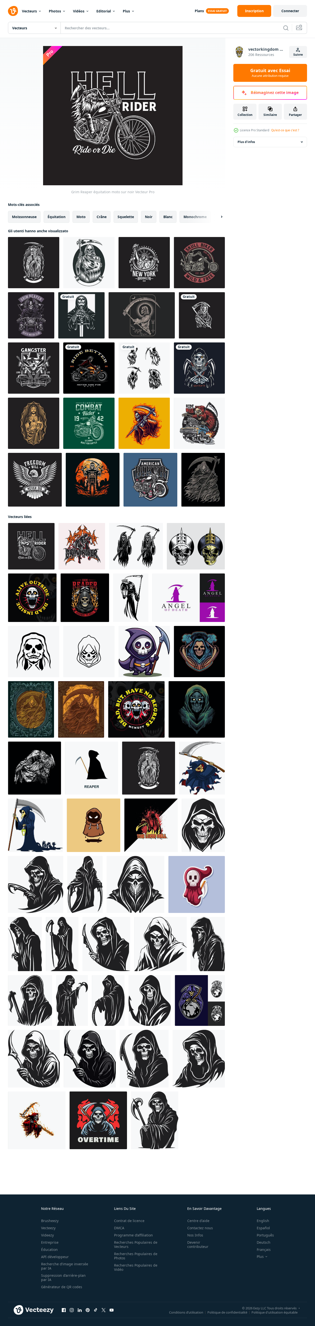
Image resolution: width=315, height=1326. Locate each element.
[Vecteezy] (13, 11)
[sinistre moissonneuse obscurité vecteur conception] (200, 1000)
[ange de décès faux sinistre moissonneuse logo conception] (188, 597)
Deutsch (263, 1242)
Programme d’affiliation (133, 1235)
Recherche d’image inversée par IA (64, 1266)
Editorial (103, 11)
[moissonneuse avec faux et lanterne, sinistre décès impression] (130, 597)
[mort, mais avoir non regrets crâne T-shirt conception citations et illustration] (136, 709)
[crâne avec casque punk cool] (196, 546)
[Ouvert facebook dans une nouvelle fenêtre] (64, 1310)
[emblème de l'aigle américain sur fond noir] (35, 480)
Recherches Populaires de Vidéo (135, 1267)
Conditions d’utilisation (186, 1312)
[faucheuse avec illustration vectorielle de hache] (98, 1120)
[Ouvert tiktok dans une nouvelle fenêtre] (96, 1310)
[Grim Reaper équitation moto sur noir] (31, 546)
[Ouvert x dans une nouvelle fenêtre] (104, 1310)
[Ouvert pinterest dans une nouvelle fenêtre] (88, 1310)
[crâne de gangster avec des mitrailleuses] (33, 368)
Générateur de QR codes (61, 1286)
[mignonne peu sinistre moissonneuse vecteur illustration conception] (93, 825)
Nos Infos (195, 1235)
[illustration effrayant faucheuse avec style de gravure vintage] (203, 480)
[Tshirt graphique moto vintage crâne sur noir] (199, 262)
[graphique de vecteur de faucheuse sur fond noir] (33, 262)
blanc (168, 216)
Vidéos (78, 11)
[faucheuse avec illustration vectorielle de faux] (89, 262)
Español (263, 1228)
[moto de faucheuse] (31, 315)
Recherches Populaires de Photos (135, 1255)
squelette (126, 216)
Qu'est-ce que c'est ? (285, 130)
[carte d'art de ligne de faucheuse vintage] (142, 315)
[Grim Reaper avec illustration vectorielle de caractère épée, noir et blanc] (81, 315)
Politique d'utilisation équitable (275, 1312)
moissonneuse (24, 216)
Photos (55, 11)
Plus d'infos (246, 142)
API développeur (55, 1256)
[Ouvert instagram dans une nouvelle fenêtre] (72, 1310)
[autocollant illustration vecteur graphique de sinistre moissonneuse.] (196, 884)
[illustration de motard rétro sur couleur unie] (89, 368)
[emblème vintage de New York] (144, 262)
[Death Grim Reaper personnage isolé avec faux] (36, 1120)
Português (265, 1235)
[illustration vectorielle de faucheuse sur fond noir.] (202, 315)
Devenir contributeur (197, 1244)
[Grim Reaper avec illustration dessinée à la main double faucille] (199, 368)
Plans (199, 10)
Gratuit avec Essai (270, 73)
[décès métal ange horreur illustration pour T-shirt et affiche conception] (151, 825)
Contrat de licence (129, 1220)
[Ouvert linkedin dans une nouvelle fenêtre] (80, 1310)
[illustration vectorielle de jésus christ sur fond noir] (33, 423)
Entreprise (50, 1242)
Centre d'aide (198, 1220)
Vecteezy (48, 1228)
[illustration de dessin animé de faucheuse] (144, 423)
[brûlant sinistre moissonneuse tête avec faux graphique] (85, 597)
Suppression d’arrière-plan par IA (63, 1277)
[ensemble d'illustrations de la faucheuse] (144, 368)
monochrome (195, 216)
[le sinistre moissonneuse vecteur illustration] (197, 709)
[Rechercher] (286, 28)
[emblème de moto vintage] (150, 480)
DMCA (119, 1228)
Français (264, 1249)
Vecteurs (29, 11)
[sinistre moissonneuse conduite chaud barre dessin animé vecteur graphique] (199, 423)
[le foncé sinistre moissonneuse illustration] (199, 651)
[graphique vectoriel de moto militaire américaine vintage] (89, 423)
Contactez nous (200, 1228)
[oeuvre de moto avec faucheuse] (93, 480)
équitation (56, 216)
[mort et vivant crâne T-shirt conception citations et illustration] (32, 597)
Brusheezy (50, 1220)
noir (148, 216)
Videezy (47, 1235)
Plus (126, 11)
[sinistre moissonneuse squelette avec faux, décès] (136, 546)
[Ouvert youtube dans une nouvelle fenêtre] (112, 1310)
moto (81, 216)
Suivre (298, 54)
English (263, 1220)
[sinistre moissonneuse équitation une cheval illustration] (82, 546)
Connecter (290, 10)
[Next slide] (217, 217)
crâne (102, 216)
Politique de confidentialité (227, 1312)
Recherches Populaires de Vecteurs (135, 1244)
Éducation (49, 1249)
